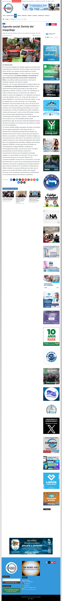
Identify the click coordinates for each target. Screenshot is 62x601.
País (15, 15)
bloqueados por (12, 591)
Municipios (24, 15)
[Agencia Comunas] (8, 8)
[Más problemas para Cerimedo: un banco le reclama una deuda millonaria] (21, 194)
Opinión (19, 15)
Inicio (4, 15)
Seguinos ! (47, 509)
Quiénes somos (10, 15)
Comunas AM (41, 15)
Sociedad (34, 15)
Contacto (47, 15)
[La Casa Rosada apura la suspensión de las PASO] (8, 194)
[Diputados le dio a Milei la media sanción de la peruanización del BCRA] (35, 194)
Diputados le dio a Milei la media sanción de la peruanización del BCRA (34, 199)
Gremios (30, 15)
